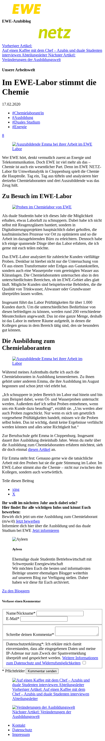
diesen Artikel (39, 449)
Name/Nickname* (21, 613)
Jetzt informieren (45, 530)
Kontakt (18, 725)
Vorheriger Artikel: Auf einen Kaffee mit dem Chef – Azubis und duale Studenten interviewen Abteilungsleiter (52, 50)
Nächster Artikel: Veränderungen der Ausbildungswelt (38, 57)
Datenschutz (22, 730)
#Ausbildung (22, 117)
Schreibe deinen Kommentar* (30, 634)
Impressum (21, 734)
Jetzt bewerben (28, 521)
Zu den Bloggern (16, 591)
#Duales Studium (26, 122)
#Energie (19, 127)
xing (15, 489)
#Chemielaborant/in (28, 113)
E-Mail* (13, 618)
